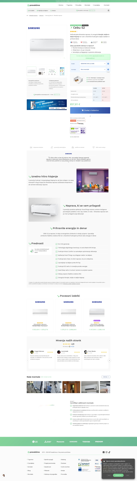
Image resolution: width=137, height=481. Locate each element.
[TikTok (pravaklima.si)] (109, 452)
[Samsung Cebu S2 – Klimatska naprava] (31, 71)
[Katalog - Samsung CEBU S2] (32, 251)
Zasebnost (47, 467)
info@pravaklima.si (90, 58)
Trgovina (69, 5)
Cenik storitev (65, 467)
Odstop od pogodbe (50, 474)
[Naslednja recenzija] (109, 360)
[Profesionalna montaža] (62, 60)
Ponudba (78, 5)
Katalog (63, 459)
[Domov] (27, 15)
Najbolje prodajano (43, 10)
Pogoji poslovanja (49, 463)
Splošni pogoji (48, 459)
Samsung (41, 15)
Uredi (127, 475)
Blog (29, 470)
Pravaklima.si (34, 5)
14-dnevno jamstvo (54, 80)
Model (73, 63)
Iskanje (54, 10)
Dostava (63, 463)
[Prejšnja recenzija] (27, 360)
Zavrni (109, 475)
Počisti (108, 72)
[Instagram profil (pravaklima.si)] (106, 452)
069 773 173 (92, 10)
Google (72, 346)
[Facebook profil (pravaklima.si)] (104, 452)
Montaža (87, 5)
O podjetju (96, 5)
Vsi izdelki (31, 10)
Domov (61, 5)
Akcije (63, 470)
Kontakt (106, 5)
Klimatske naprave (33, 15)
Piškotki (46, 470)
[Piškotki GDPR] (104, 461)
